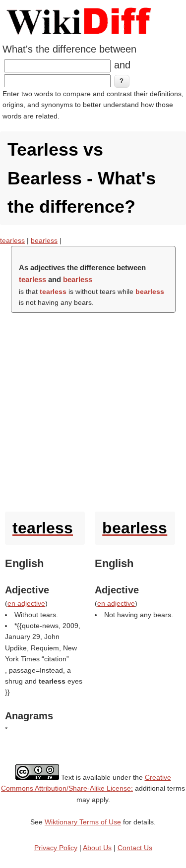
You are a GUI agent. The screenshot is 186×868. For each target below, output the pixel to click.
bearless (44, 240)
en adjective (26, 603)
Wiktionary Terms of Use (83, 822)
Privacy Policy (55, 848)
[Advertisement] (93, 410)
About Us (97, 848)
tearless (12, 240)
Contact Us (135, 848)
